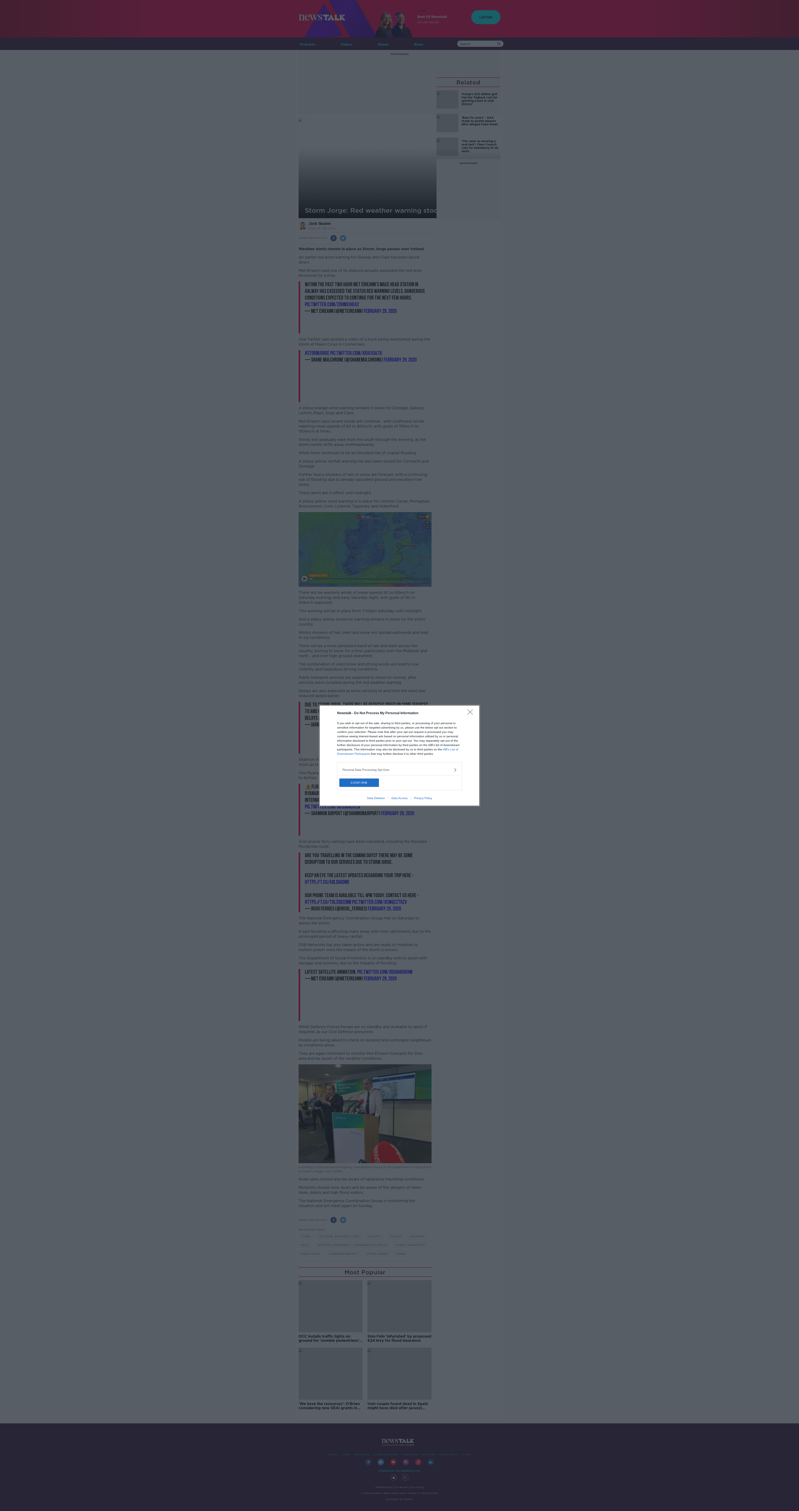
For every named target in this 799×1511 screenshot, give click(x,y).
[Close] (471, 713)
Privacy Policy (423, 798)
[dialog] (399, 755)
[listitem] (399, 770)
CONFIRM (359, 782)
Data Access (399, 798)
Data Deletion (376, 798)
